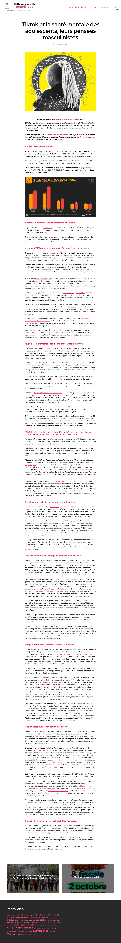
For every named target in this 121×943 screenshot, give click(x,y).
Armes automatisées (19, 915)
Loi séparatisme (29, 920)
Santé (77, 7)
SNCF (26, 931)
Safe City (11, 928)
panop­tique (31, 332)
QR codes (9, 925)
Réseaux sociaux (44, 925)
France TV (61, 139)
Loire (47, 917)
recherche (72, 307)
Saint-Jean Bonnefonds (39, 928)
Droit (46, 915)
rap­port (67, 230)
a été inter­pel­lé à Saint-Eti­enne (51, 682)
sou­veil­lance (54, 383)
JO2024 (31, 917)
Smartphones (20, 931)
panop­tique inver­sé (34, 335)
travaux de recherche (43, 279)
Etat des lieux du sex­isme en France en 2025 (51, 591)
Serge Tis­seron (68, 293)
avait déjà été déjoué (42, 692)
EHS (57, 915)
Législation (41, 919)
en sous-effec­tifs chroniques (47, 767)
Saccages (53, 925)
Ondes (10, 922)
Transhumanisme (29, 934)
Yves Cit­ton (45, 351)
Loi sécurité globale (15, 920)
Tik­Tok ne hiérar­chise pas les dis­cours (48, 393)
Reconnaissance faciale (23, 925)
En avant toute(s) (38, 734)
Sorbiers (30, 931)
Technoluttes (52, 931)
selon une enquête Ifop (55, 762)
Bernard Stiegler (73, 351)
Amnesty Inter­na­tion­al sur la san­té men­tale (66, 119)
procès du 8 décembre (51, 922)
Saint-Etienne (24, 927)
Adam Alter (80, 293)
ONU (15, 922)
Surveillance (93, 7)
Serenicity (53, 928)
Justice (37, 917)
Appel (9, 915)
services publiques (11, 931)
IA (27, 917)
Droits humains (103, 7)
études (52, 253)
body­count (54, 507)
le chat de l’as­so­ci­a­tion (42, 750)
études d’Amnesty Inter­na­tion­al (57, 135)
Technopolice (15, 934)
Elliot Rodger (62, 715)
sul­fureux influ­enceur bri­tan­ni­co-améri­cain (73, 654)
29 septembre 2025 (62, 44)
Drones (51, 915)
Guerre (23, 917)
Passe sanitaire (30, 922)
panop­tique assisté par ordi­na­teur (61, 332)
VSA (35, 934)
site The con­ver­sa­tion (84, 137)
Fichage (10, 917)
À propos (70, 7)
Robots (36, 925)
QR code (59, 922)
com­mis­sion (47, 228)
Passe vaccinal (41, 922)
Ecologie (84, 7)
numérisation (56, 920)
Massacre (50, 920)
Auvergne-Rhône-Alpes (35, 915)
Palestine (20, 922)
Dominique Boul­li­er (57, 351)
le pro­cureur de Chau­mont (58, 791)
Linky (43, 917)
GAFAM (18, 917)
